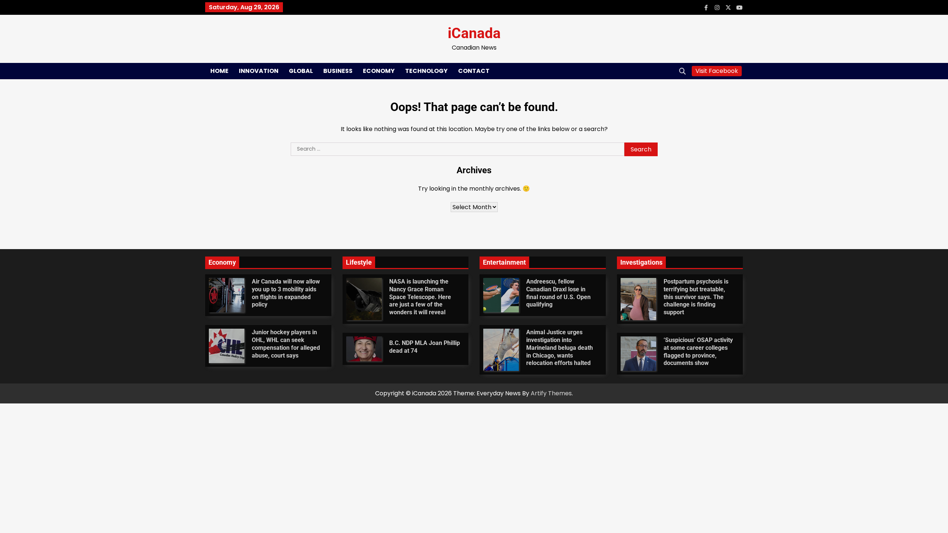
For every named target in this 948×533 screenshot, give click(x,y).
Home (219, 71)
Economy (379, 71)
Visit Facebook (716, 71)
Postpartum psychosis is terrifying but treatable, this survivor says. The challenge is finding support (696, 297)
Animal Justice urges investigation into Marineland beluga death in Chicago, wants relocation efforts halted (559, 347)
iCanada (474, 33)
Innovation (258, 71)
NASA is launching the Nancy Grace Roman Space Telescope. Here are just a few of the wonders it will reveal (420, 297)
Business (338, 71)
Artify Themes (551, 393)
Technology (426, 71)
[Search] (682, 71)
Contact (474, 71)
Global (301, 71)
